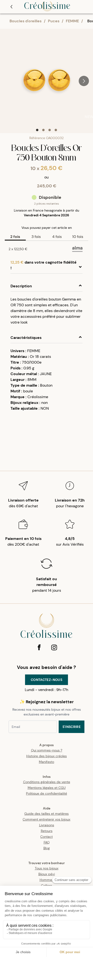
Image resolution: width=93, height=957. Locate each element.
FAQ (47, 842)
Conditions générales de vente (46, 782)
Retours (46, 831)
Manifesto (46, 762)
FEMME (72, 21)
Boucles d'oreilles (25, 21)
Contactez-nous (46, 680)
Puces (53, 21)
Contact (46, 836)
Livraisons (46, 825)
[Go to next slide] (84, 81)
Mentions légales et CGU (47, 788)
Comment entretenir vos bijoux (46, 819)
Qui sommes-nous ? (46, 750)
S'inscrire (71, 727)
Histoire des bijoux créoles (46, 756)
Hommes (47, 880)
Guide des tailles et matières (46, 813)
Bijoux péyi (46, 874)
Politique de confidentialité (46, 793)
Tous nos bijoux (46, 868)
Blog (46, 848)
